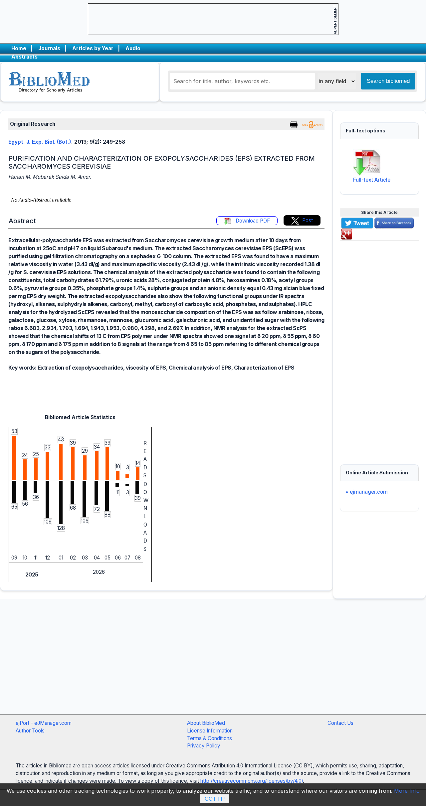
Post (307, 220)
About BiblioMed (206, 723)
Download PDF (252, 221)
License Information (210, 730)
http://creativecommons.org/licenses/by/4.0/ (251, 781)
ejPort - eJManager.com (44, 723)
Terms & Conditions (209, 738)
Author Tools (30, 730)
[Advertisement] (379, 349)
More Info (407, 790)
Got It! (215, 798)
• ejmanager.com (366, 492)
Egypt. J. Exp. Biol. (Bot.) (39, 142)
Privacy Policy (203, 745)
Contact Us (340, 723)
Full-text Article (371, 180)
